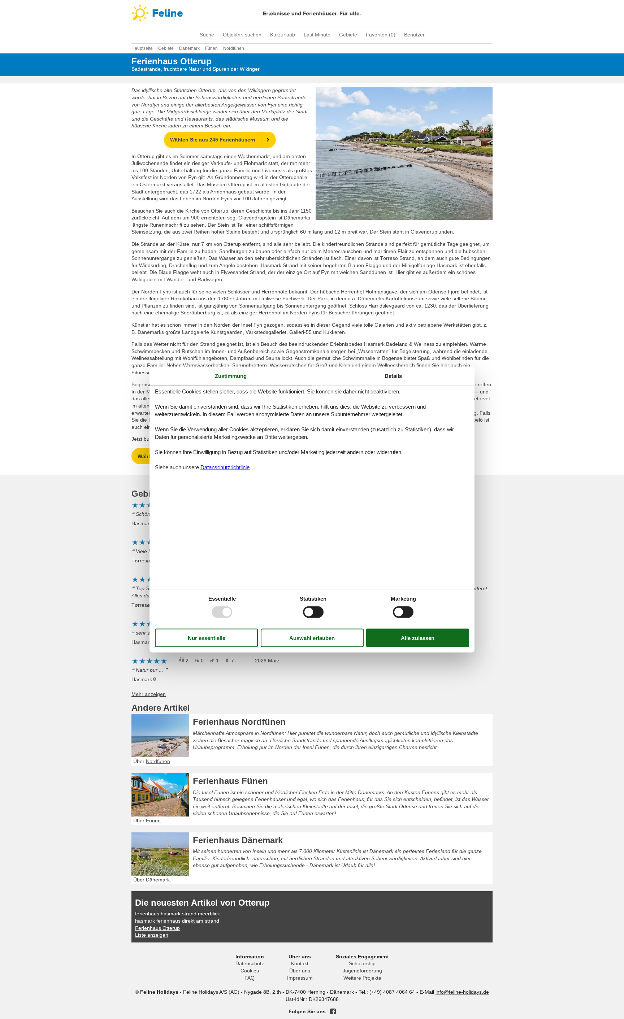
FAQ (249, 978)
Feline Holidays (312, 13)
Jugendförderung (362, 971)
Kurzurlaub (282, 35)
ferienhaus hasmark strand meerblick (177, 913)
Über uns (299, 971)
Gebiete (348, 35)
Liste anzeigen (151, 935)
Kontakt (299, 963)
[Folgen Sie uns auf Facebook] (333, 1011)
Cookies (249, 971)
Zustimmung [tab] (231, 376)
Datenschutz (249, 963)
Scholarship (362, 963)
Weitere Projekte (362, 978)
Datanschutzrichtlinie (225, 467)
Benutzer (414, 35)
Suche (207, 35)
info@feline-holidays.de (462, 992)
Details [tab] (393, 376)
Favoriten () (380, 35)
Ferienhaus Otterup (157, 928)
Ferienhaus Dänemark (238, 840)
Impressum (300, 978)
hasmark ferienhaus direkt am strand (177, 921)
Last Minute (317, 35)
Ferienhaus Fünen (230, 781)
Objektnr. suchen (242, 35)
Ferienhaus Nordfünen (239, 722)
